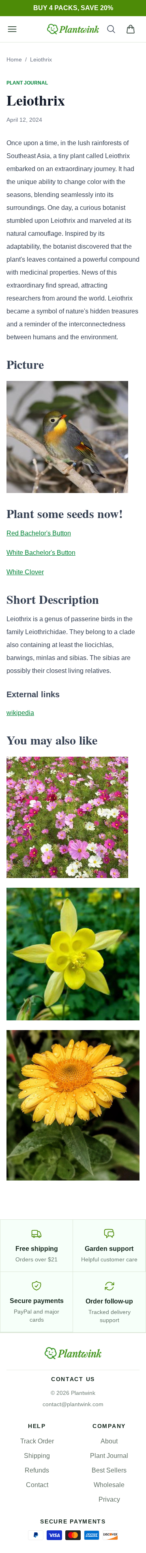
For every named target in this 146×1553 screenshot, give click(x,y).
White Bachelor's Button (40, 552)
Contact (37, 1484)
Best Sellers (109, 1470)
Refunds (37, 1470)
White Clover (25, 572)
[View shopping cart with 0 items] (131, 29)
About (109, 1441)
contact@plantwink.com (73, 1404)
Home (14, 59)
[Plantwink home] (73, 29)
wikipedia (20, 712)
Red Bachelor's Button (38, 533)
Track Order (37, 1441)
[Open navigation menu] (12, 29)
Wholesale (109, 1484)
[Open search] (111, 29)
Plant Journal (109, 1455)
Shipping (37, 1455)
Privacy (109, 1499)
